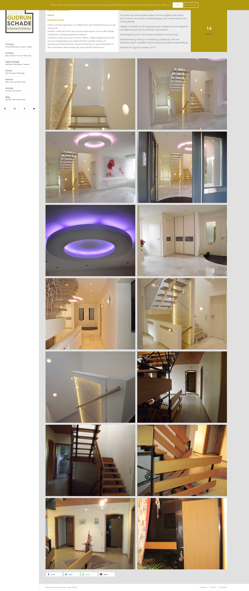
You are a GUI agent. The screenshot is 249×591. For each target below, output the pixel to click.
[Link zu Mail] (34, 108)
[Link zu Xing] (5, 108)
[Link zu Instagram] (14, 108)
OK (178, 5)
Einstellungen (191, 5)
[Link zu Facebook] (24, 108)
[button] (54, 574)
